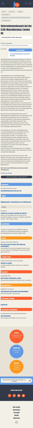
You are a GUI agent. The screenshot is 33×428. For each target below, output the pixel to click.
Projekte (20, 11)
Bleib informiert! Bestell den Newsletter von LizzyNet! (14, 380)
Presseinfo (16, 413)
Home (3, 11)
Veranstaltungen (5, 20)
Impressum (16, 418)
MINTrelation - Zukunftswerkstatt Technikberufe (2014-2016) (15, 17)
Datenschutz (16, 410)
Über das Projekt (7, 173)
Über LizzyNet (16, 407)
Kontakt (16, 415)
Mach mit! (11, 11)
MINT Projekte (5, 14)
